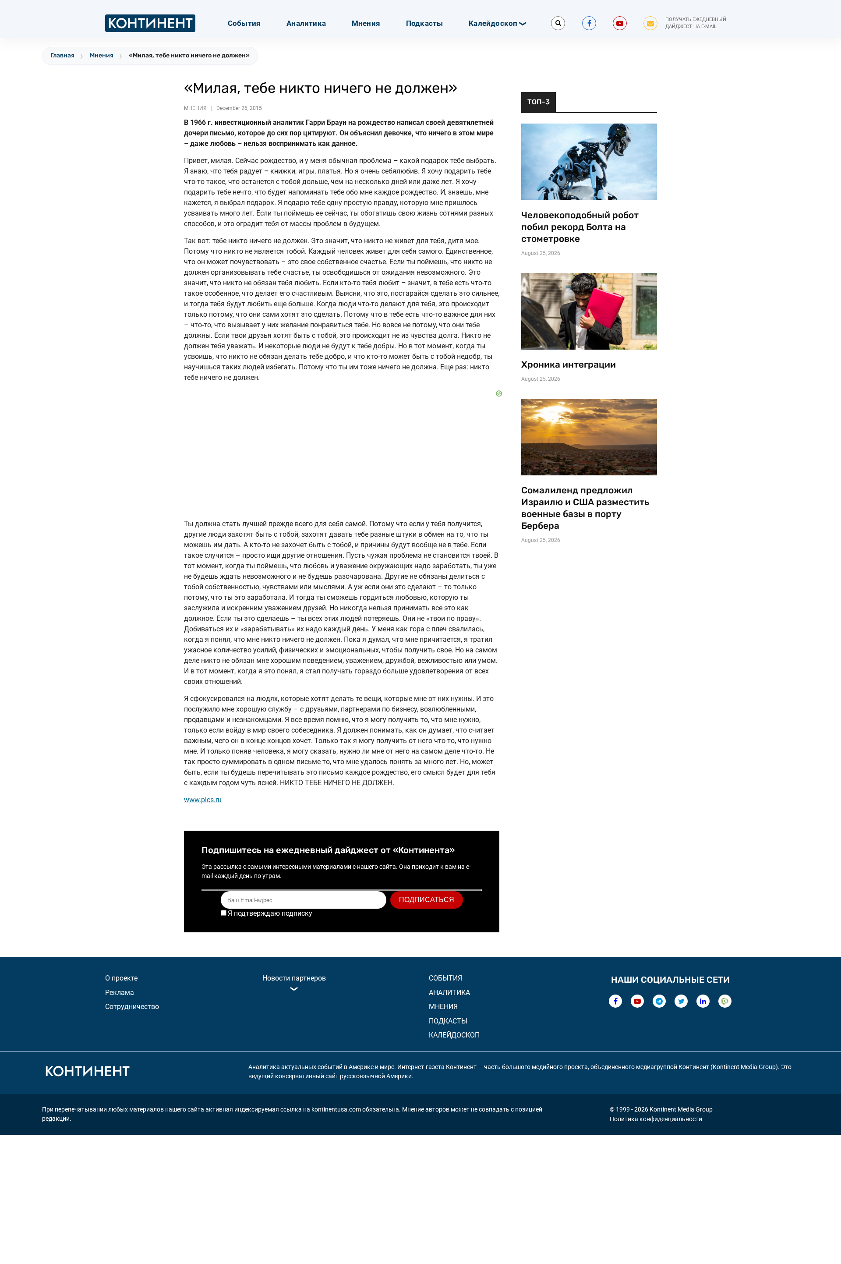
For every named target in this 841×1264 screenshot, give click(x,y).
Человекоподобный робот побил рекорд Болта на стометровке (580, 227)
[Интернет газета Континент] (87, 1072)
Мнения (366, 23)
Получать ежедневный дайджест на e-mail (695, 23)
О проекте (121, 978)
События (244, 23)
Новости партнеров (294, 978)
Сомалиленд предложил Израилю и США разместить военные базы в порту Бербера (585, 508)
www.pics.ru (203, 800)
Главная (62, 55)
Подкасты (424, 23)
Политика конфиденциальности (656, 1118)
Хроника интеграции (568, 364)
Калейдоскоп (493, 23)
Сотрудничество (132, 1006)
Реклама (119, 992)
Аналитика (306, 23)
